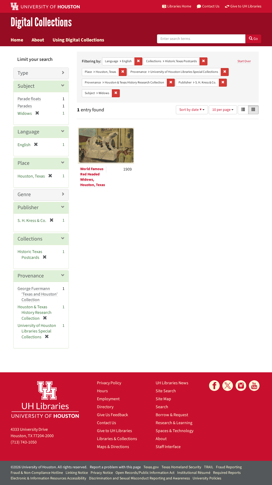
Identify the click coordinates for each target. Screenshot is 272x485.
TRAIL (208, 467)
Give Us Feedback (112, 415)
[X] (227, 385)
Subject (26, 86)
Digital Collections (41, 22)
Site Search (166, 391)
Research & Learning (174, 423)
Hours (102, 391)
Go (255, 38)
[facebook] (214, 385)
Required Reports (227, 472)
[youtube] (254, 385)
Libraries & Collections (117, 439)
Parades (25, 106)
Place (23, 163)
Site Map (163, 399)
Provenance (31, 276)
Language (28, 132)
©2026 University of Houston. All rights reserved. (49, 467)
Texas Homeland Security (181, 467)
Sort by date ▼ (190, 109)
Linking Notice (77, 472)
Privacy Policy (109, 383)
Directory (105, 407)
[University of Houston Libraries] (45, 399)
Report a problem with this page (115, 467)
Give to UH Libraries (114, 431)
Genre (24, 194)
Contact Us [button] (210, 6)
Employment (108, 399)
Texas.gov (151, 467)
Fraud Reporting (229, 467)
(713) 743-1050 (24, 442)
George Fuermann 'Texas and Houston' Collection (38, 294)
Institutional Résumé (193, 472)
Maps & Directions (113, 447)
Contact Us (106, 423)
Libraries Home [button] (179, 6)
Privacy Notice (102, 472)
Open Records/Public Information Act (145, 472)
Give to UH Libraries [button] (245, 6)
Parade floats (29, 99)
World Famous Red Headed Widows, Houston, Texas (92, 177)
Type (23, 73)
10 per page (221, 109)
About (38, 39)
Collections (30, 239)
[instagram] (241, 385)
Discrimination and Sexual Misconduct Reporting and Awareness (139, 478)
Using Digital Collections (78, 39)
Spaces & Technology (174, 431)
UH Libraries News (172, 383)
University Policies (207, 478)
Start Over (244, 61)
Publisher (28, 207)
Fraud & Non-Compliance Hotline (37, 472)
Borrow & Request (172, 415)
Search (162, 407)
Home (17, 39)
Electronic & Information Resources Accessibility (48, 478)
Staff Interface (168, 447)
